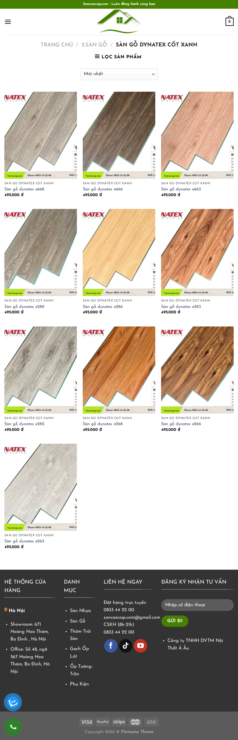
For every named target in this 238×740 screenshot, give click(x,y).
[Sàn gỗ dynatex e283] (197, 252)
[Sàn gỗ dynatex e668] (40, 135)
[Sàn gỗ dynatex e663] (197, 135)
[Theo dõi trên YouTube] (140, 646)
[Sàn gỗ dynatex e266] (197, 370)
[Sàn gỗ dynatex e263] (40, 487)
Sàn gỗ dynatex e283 (181, 307)
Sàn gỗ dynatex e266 (181, 424)
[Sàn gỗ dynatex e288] (40, 252)
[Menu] (7, 22)
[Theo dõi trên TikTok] (126, 646)
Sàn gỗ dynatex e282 (24, 424)
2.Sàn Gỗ (94, 45)
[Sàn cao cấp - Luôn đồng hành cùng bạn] (119, 22)
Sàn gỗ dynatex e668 (24, 189)
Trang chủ (57, 45)
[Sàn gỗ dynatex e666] (119, 135)
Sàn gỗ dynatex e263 (24, 541)
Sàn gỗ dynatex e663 (181, 189)
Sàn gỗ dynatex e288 (24, 307)
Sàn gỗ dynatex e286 (103, 307)
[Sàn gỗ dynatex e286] (119, 252)
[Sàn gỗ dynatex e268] (119, 370)
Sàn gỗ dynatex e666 (103, 189)
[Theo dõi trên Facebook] (111, 646)
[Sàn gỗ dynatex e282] (40, 370)
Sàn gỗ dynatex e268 (103, 424)
